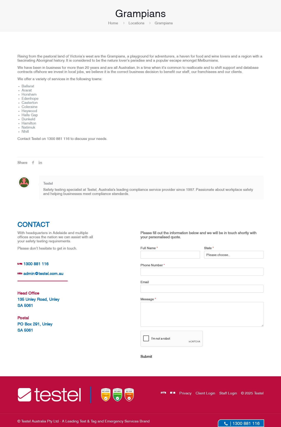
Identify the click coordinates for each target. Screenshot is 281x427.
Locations (136, 22)
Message (148, 299)
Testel (48, 183)
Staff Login (228, 393)
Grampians (164, 22)
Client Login (205, 393)
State (209, 248)
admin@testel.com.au (43, 273)
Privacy (185, 393)
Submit (146, 356)
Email (144, 282)
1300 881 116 (35, 263)
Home (113, 22)
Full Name (149, 248)
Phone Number (152, 265)
